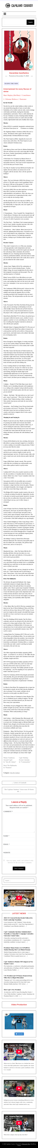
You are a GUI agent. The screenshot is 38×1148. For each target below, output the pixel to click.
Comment (8, 811)
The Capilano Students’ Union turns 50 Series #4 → (19, 790)
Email (6, 844)
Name (6, 836)
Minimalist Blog (26, 1144)
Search (30, 22)
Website (6, 852)
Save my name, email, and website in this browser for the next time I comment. (20, 862)
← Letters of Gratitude (19, 783)
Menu (19, 14)
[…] (25, 926)
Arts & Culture (15, 773)
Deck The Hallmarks (10, 765)
